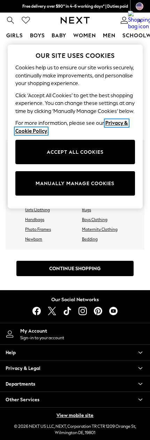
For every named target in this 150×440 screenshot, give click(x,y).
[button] (75, 352)
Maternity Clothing (100, 229)
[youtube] (113, 311)
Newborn (33, 239)
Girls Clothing (37, 209)
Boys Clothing (94, 219)
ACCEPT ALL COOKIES (75, 152)
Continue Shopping (75, 269)
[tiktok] (67, 311)
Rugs (86, 209)
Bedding (90, 239)
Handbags (34, 219)
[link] (10, 20)
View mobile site (75, 415)
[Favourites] (25, 20)
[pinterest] (98, 311)
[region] (75, 126)
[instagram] (82, 311)
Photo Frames (38, 229)
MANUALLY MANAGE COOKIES (75, 184)
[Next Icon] (75, 20)
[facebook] (36, 311)
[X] (52, 311)
